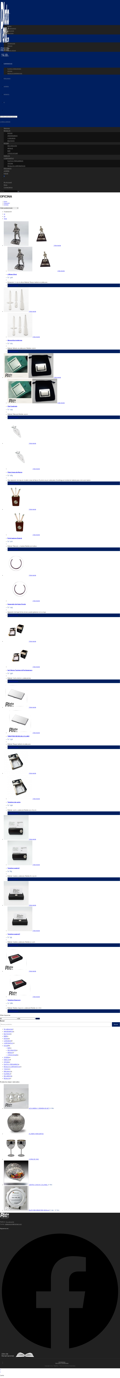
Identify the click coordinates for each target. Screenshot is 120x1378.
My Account (8, 182)
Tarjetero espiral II (14, 934)
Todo (5, 218)
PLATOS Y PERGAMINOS (15, 161)
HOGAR (6, 143)
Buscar (2, 1021)
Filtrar (37, 1018)
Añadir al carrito (13, 285)
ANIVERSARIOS (12, 136)
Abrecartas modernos (15, 340)
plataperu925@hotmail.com (13, 1224)
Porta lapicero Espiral (15, 538)
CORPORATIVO (9, 158)
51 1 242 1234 (10, 1222)
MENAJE (10, 148)
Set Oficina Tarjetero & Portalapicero (20, 670)
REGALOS (7, 131)
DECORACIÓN (12, 146)
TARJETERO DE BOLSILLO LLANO (18, 736)
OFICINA (10, 163)
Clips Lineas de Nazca (15, 472)
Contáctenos (61, 1362)
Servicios (7, 128)
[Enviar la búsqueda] (18, 191)
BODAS (10, 133)
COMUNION (11, 138)
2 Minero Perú (12, 274)
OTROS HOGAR (13, 153)
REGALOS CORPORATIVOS (16, 166)
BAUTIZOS (11, 141)
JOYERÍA (6, 171)
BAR (9, 151)
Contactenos (8, 187)
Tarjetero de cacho (14, 802)
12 (4, 214)
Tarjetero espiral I (14, 868)
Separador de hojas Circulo (17, 604)
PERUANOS (7, 168)
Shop (5, 185)
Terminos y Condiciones (61, 1363)
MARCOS (7, 156)
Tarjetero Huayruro (14, 1000)
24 (4, 216)
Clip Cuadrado (12, 406)
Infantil (6, 173)
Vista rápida (57, 245)
